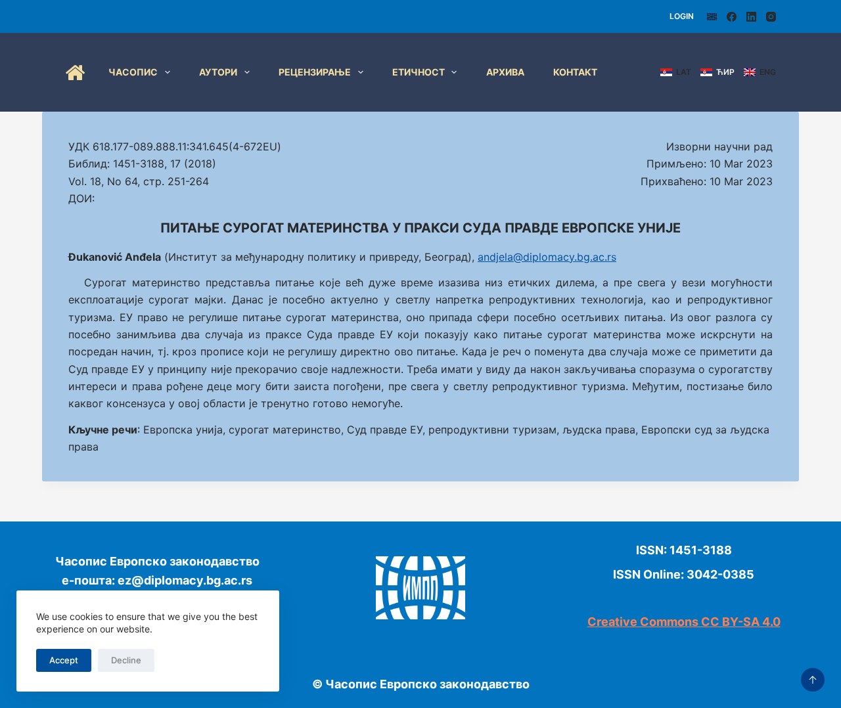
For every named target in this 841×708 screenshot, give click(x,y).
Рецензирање (315, 71)
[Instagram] (771, 17)
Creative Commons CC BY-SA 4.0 (684, 622)
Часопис (133, 71)
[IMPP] (712, 17)
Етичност (418, 71)
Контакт (575, 71)
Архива (505, 71)
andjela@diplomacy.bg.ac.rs (547, 256)
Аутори (218, 71)
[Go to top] (813, 680)
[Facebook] (732, 17)
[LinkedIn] (751, 17)
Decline (126, 660)
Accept (63, 660)
